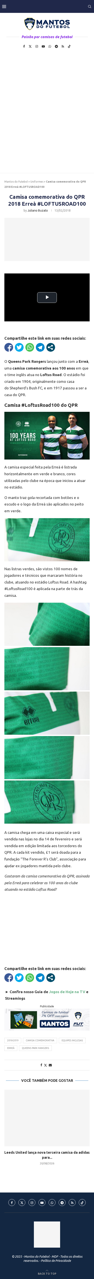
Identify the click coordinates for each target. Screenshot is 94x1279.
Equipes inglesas (72, 1040)
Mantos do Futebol (16, 181)
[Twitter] (30, 46)
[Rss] (63, 46)
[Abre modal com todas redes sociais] (50, 347)
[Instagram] (36, 46)
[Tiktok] (69, 46)
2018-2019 (12, 1040)
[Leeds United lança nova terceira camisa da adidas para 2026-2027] (47, 1118)
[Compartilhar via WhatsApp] (29, 347)
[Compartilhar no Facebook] (8, 347)
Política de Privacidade (56, 1260)
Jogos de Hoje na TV (67, 992)
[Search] (89, 6)
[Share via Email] (50, 1065)
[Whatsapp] (50, 46)
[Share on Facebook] (41, 1065)
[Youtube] (43, 46)
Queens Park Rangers (35, 1048)
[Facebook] (24, 46)
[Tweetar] (19, 347)
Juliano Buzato (38, 210)
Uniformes (36, 181)
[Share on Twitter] (45, 1065)
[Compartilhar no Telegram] (40, 347)
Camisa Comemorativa (40, 1040)
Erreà (10, 1048)
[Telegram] (56, 46)
